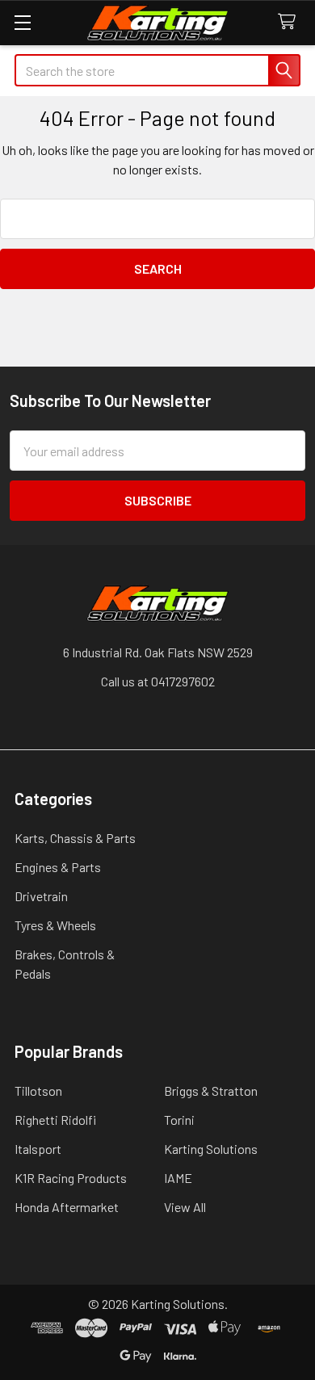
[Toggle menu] (22, 22)
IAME (178, 1177)
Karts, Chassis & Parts (75, 837)
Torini (179, 1119)
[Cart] (290, 22)
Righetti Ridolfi (55, 1119)
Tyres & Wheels (55, 925)
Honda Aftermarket (67, 1206)
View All (185, 1206)
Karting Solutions (211, 1148)
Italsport (38, 1148)
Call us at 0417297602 (158, 681)
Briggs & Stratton (211, 1090)
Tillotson (38, 1090)
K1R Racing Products (71, 1177)
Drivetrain (41, 896)
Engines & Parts (58, 867)
